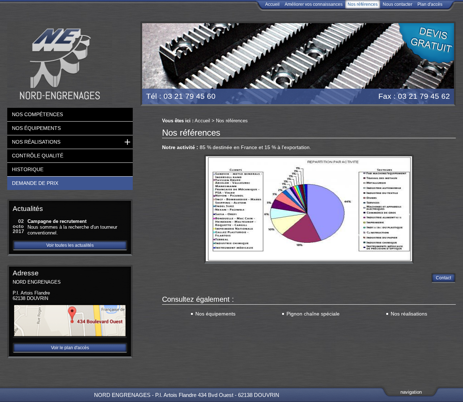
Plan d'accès (429, 4)
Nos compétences (37, 114)
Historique (27, 169)
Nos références (363, 4)
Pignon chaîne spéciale (313, 314)
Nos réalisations (409, 314)
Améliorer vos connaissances (314, 4)
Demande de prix (35, 183)
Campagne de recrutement (56, 221)
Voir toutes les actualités (70, 245)
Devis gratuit (424, 43)
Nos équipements (215, 314)
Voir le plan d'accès (70, 347)
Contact (443, 277)
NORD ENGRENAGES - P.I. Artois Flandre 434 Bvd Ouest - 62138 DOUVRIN (186, 395)
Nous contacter (397, 4)
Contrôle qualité (37, 155)
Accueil (272, 4)
